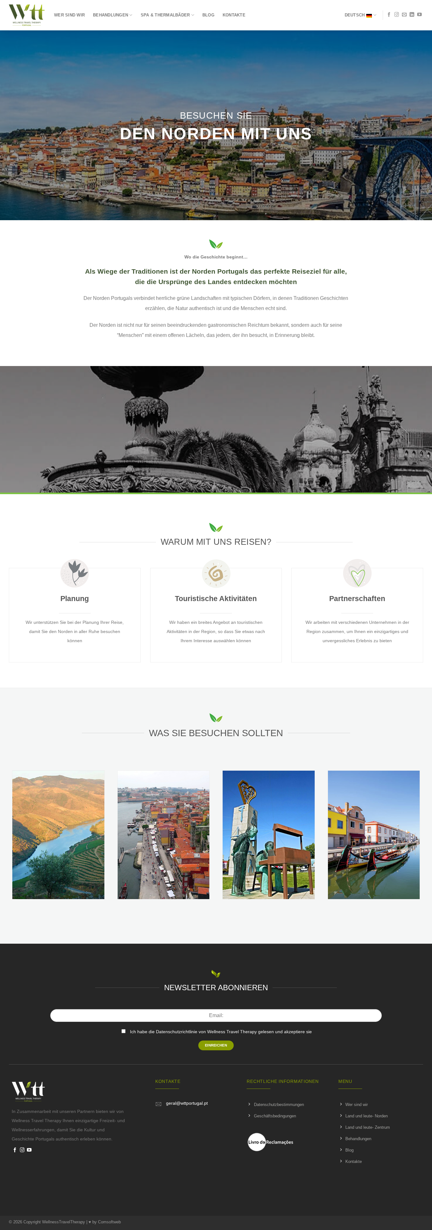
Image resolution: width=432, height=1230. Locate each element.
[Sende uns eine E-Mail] (404, 14)
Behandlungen (110, 15)
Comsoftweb (109, 1222)
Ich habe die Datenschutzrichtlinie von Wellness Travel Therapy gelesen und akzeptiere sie (221, 1031)
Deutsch (355, 15)
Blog (208, 15)
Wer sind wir (69, 15)
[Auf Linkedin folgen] (412, 14)
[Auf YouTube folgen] (419, 14)
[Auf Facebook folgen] (389, 14)
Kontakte (234, 15)
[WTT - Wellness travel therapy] (27, 15)
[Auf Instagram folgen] (396, 14)
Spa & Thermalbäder (165, 15)
